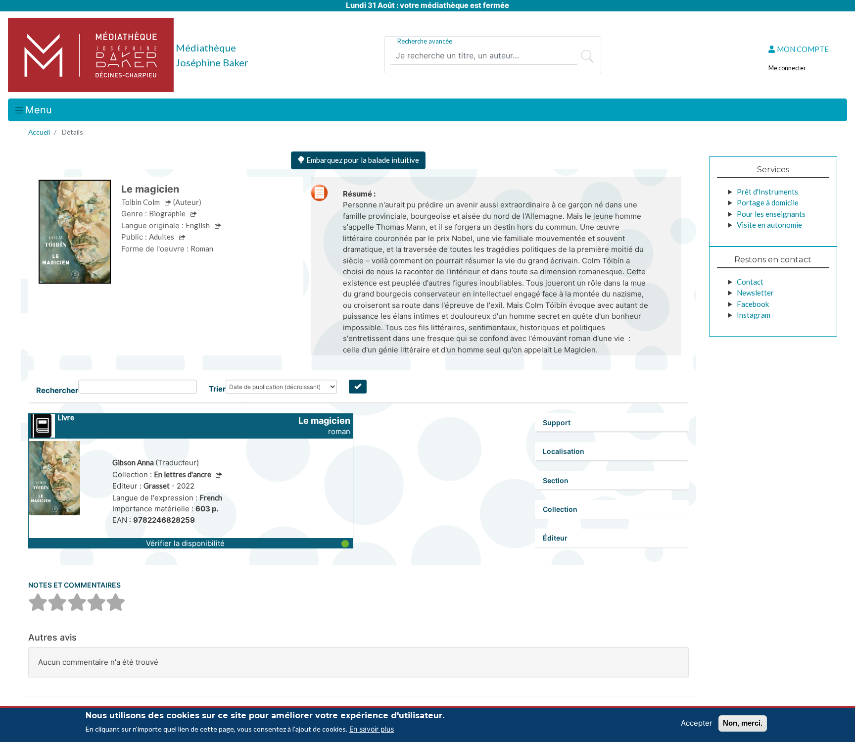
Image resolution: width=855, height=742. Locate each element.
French (210, 497)
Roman (201, 248)
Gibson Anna (133, 462)
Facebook (753, 303)
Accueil (39, 132)
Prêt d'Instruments (767, 191)
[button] (191, 543)
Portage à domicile (768, 202)
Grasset (157, 485)
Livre (65, 417)
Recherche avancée (424, 41)
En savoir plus (371, 729)
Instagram (753, 314)
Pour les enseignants (771, 213)
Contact (750, 281)
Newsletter (755, 292)
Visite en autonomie (769, 224)
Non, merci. (742, 723)
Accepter (696, 723)
